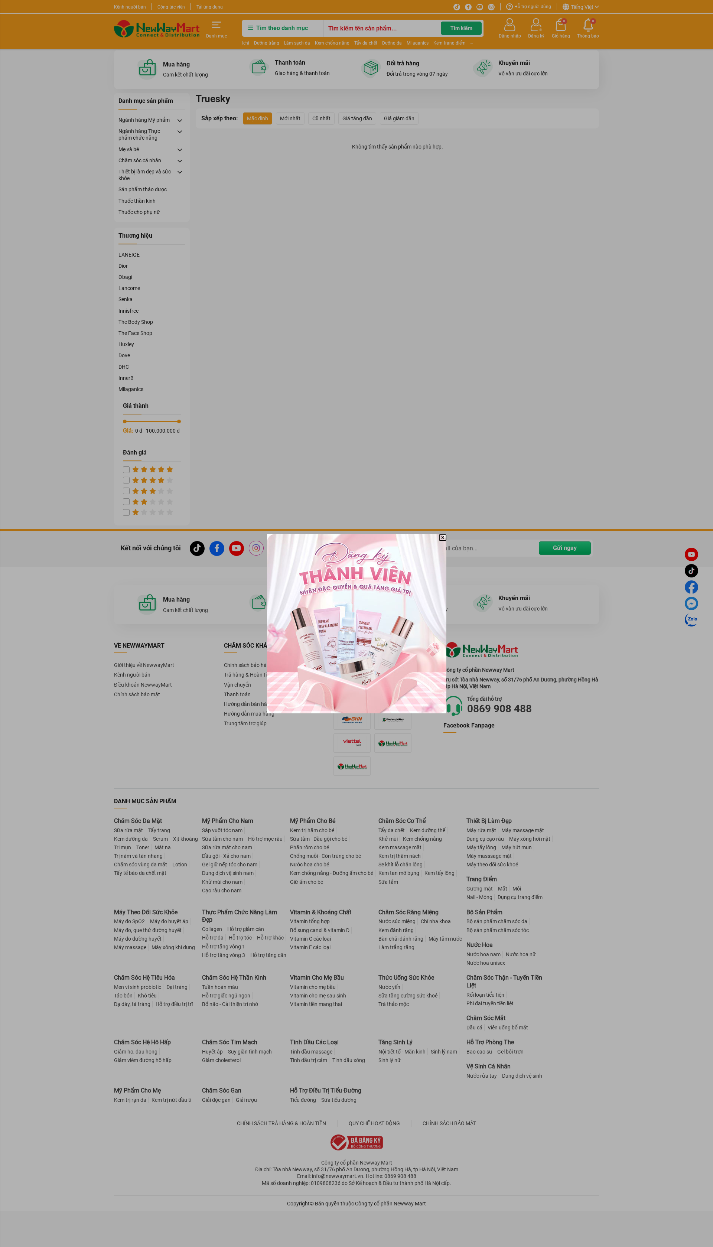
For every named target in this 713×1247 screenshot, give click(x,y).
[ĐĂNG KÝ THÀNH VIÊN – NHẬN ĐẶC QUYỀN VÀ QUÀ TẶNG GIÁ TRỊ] (356, 623)
